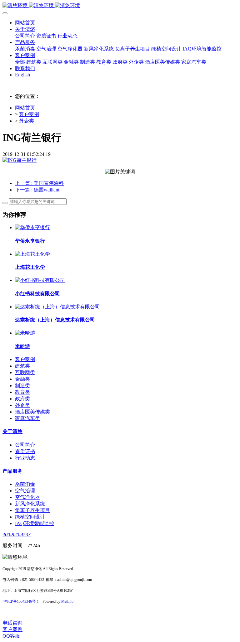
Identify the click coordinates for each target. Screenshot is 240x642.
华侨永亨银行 (30, 241)
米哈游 (22, 346)
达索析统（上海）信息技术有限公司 (55, 319)
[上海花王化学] (32, 254)
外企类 (26, 120)
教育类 (22, 392)
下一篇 (37, 189)
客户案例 (29, 114)
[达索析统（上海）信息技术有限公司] (57, 306)
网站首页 (25, 22)
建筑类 (22, 366)
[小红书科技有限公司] (40, 280)
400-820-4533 (16, 534)
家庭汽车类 (27, 418)
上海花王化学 (30, 267)
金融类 (22, 379)
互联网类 (25, 372)
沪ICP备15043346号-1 (21, 601)
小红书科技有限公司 (37, 293)
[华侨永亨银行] (32, 227)
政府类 (22, 398)
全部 (20, 62)
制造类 (22, 385)
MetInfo (67, 601)
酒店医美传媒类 (32, 411)
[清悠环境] (120, 5)
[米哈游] (25, 332)
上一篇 (39, 183)
